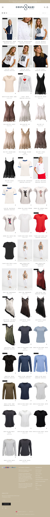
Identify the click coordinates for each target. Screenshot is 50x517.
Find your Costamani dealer (40, 481)
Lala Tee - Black (25, 69)
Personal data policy (39, 477)
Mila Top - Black (9, 180)
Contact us (37, 489)
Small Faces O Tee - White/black (25, 264)
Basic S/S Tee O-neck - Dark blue (25, 348)
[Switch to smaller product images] (4, 13)
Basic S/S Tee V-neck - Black (40, 431)
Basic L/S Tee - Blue (40, 376)
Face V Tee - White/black (9, 292)
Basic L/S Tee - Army (9, 403)
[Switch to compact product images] (6, 13)
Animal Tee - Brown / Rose (40, 208)
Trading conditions (38, 473)
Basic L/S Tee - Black (25, 460)
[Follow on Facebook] (2, 508)
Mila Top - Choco (40, 151)
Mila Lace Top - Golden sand (25, 152)
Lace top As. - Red (40, 292)
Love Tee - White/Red (40, 180)
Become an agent (38, 485)
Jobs (36, 487)
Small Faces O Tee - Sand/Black (40, 264)
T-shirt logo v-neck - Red (40, 235)
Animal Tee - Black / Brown (25, 208)
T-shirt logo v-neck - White (25, 235)
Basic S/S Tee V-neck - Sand (9, 96)
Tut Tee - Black (41, 69)
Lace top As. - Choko (25, 319)
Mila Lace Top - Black (40, 96)
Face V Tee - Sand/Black (25, 292)
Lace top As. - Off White (9, 319)
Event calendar (38, 471)
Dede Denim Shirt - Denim (9, 41)
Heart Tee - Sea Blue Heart (25, 41)
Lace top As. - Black (40, 319)
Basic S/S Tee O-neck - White (40, 403)
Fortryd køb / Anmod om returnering (41, 479)
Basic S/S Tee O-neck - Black (9, 432)
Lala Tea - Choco (9, 69)
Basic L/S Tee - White (9, 460)
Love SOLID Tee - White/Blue (25, 180)
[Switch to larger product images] (2, 13)
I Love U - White (25, 96)
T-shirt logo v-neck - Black (9, 263)
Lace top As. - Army (9, 347)
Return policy (37, 475)
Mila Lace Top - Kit (25, 124)
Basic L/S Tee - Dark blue (25, 376)
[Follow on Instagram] (5, 508)
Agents (36, 483)
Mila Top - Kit (40, 124)
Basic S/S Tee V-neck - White (25, 431)
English (31, 511)
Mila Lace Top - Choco (9, 124)
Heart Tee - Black (9, 376)
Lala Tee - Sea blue (41, 41)
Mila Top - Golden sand (9, 151)
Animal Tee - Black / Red (9, 235)
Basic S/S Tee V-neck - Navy (25, 403)
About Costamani (38, 470)
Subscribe (6, 504)
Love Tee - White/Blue (9, 208)
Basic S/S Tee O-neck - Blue (40, 347)
